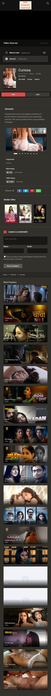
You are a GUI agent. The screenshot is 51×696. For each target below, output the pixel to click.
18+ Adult (21, 79)
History (37, 79)
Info (13, 94)
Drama (29, 79)
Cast (37, 94)
